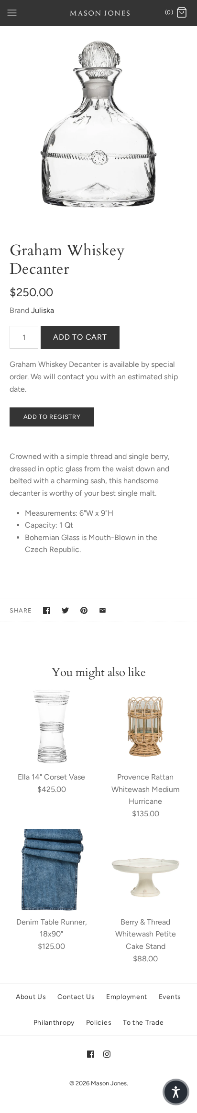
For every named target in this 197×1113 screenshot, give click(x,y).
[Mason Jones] (98, 13)
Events (170, 997)
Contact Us (76, 997)
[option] (98, 124)
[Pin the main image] (84, 610)
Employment (126, 997)
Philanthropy (54, 1023)
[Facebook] (90, 1054)
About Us (31, 997)
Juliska (42, 310)
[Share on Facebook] (46, 610)
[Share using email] (102, 610)
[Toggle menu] (12, 12)
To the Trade (143, 1023)
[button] (176, 1092)
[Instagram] (106, 1054)
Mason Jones (109, 1083)
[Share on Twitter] (65, 610)
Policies (99, 1023)
